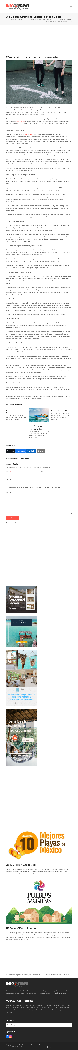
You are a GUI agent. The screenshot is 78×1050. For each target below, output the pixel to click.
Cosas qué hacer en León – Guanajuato (57, 975)
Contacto (34, 1045)
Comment (10, 492)
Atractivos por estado (46, 1045)
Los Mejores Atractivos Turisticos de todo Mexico (55, 19)
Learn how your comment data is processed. (46, 523)
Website (8, 479)
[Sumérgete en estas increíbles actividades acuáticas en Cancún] (39, 415)
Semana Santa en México (61, 411)
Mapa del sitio (37, 1047)
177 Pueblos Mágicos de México (21, 928)
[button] (71, 6)
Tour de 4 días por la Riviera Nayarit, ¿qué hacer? (23, 975)
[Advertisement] (39, 42)
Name (8, 471)
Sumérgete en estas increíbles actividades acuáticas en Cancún (37, 427)
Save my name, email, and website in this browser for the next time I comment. (34, 487)
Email (42, 471)
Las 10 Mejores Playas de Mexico (21, 864)
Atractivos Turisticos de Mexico (29, 19)
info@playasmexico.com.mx (53, 1047)
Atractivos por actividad (62, 1045)
